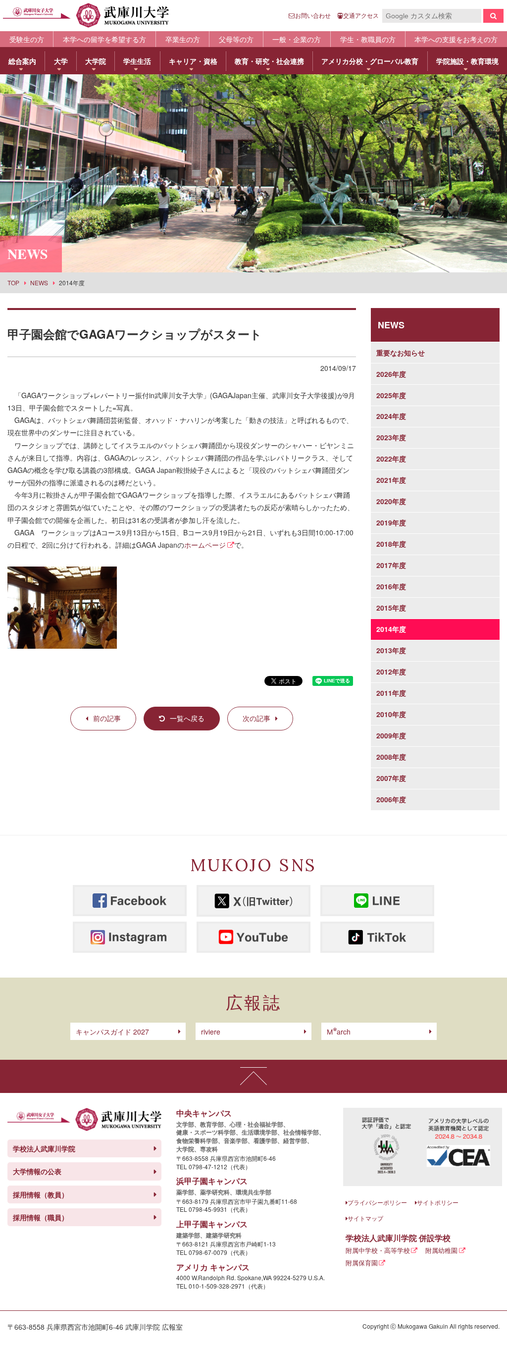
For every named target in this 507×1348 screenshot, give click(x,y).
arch (339, 1032)
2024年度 (391, 416)
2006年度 (391, 799)
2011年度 (391, 693)
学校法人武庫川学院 (44, 1148)
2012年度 (391, 671)
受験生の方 (26, 39)
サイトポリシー (437, 1202)
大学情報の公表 (37, 1171)
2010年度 (391, 714)
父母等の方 (236, 39)
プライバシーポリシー (377, 1202)
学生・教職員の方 (368, 39)
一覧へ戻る (187, 718)
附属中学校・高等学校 (378, 1250)
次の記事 (256, 718)
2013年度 (391, 650)
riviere (210, 1032)
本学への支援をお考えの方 (456, 39)
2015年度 (391, 608)
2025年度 (391, 395)
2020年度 (391, 501)
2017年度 (391, 565)
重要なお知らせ (400, 353)
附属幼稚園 (441, 1250)
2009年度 (391, 735)
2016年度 (391, 586)
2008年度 (391, 757)
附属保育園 (362, 1262)
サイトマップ (365, 1218)
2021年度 (391, 480)
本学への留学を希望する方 (104, 39)
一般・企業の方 (296, 39)
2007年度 (391, 778)
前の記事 (107, 718)
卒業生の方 (182, 39)
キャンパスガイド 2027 (112, 1032)
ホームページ (205, 545)
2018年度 (391, 544)
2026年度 (391, 374)
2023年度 (391, 437)
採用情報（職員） (40, 1217)
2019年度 (391, 522)
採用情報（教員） (40, 1194)
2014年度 (391, 629)
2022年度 (391, 459)
